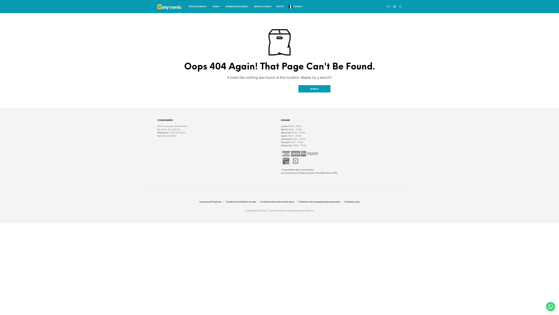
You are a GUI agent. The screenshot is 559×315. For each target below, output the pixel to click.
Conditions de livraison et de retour (277, 201)
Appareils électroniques (236, 7)
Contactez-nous (352, 201)
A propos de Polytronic (210, 201)
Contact (280, 7)
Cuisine (215, 7)
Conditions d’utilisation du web (241, 201)
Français (298, 7)
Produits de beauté (197, 7)
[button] (388, 6)
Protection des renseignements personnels (319, 201)
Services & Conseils (262, 7)
